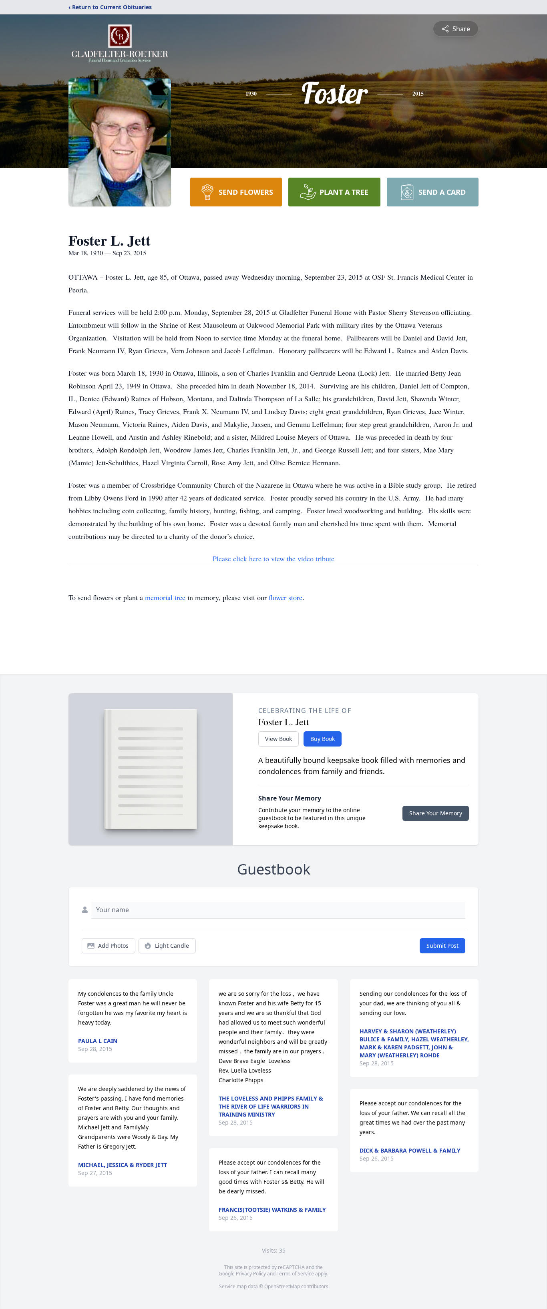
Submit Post (442, 945)
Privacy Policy (251, 1273)
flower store (285, 597)
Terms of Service (295, 1273)
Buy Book (322, 739)
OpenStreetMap (282, 1286)
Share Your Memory (435, 813)
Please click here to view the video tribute (273, 558)
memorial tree (165, 597)
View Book (278, 739)
